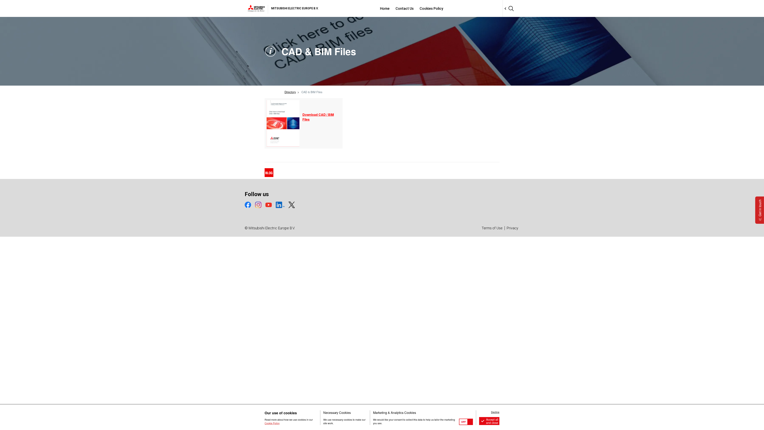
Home (385, 8)
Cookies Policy (431, 8)
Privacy (512, 228)
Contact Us (405, 8)
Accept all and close (492, 421)
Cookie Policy (272, 423)
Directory (290, 92)
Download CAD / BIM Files (318, 117)
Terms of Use (492, 228)
